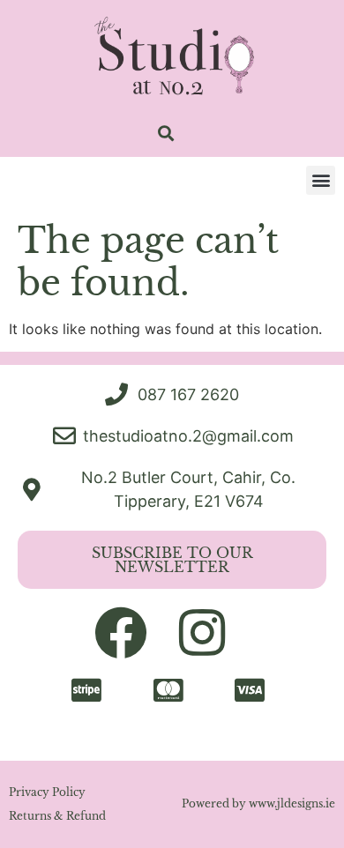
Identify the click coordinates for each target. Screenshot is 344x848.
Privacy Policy (47, 792)
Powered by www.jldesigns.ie (258, 803)
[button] (165, 133)
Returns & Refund (57, 815)
